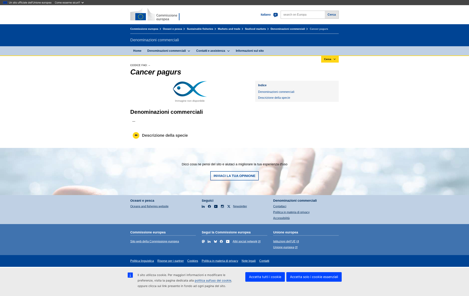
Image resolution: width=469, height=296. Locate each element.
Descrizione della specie (274, 97)
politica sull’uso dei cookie (213, 280)
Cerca (332, 14)
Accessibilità (281, 218)
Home (137, 50)
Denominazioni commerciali (288, 28)
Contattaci (279, 206)
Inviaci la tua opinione (234, 176)
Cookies (192, 260)
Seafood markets (255, 28)
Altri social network (245, 241)
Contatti (264, 260)
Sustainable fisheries (200, 28)
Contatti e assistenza (210, 50)
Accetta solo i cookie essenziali (314, 277)
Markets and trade (229, 28)
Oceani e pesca (172, 28)
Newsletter (240, 206)
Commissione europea (144, 28)
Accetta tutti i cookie (265, 277)
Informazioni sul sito (250, 50)
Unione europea (283, 247)
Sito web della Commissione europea (154, 241)
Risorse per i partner (170, 260)
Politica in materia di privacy (291, 212)
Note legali (249, 260)
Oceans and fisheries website (149, 206)
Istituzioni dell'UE (284, 241)
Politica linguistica (142, 260)
